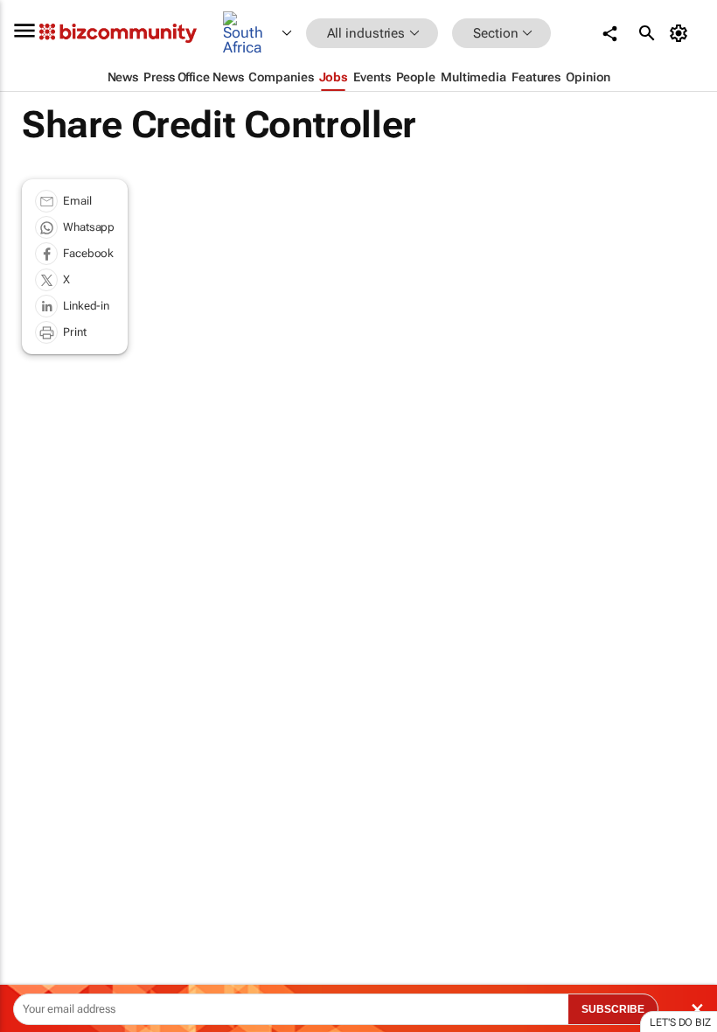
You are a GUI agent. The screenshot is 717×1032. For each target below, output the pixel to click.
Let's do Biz (680, 1022)
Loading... (33, 831)
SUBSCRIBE (612, 1009)
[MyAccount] (681, 33)
